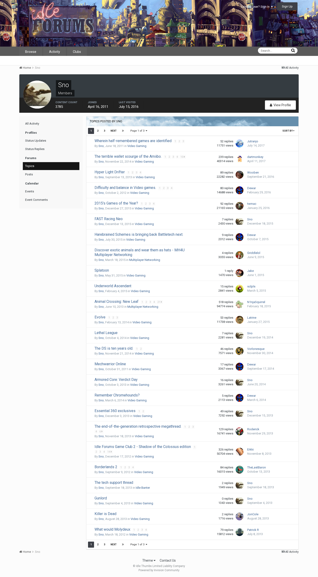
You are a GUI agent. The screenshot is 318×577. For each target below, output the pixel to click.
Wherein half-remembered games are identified (134, 141)
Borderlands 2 (106, 467)
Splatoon (102, 270)
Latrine (251, 317)
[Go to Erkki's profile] (240, 452)
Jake (250, 271)
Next (114, 131)
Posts (29, 174)
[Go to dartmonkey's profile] (240, 159)
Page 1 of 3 (138, 130)
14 (109, 451)
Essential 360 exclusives (115, 411)
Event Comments (36, 199)
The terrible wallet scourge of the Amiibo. (128, 156)
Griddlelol (253, 253)
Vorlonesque (255, 349)
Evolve (100, 317)
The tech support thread (114, 482)
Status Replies (34, 149)
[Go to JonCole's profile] (240, 516)
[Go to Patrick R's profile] (240, 532)
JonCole (252, 514)
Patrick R (253, 530)
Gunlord (101, 498)
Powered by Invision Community (159, 570)
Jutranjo (252, 141)
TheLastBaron (256, 467)
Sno (101, 146)
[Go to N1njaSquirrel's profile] (240, 304)
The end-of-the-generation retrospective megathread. (138, 426)
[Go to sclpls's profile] (240, 289)
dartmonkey (255, 157)
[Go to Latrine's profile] (240, 320)
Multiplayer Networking (144, 260)
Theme (148, 560)
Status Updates (35, 140)
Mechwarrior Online (110, 364)
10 (182, 156)
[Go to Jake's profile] (240, 273)
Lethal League (106, 333)
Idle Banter (143, 487)
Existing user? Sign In (256, 6)
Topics (29, 166)
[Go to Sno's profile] (240, 221)
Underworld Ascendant (113, 286)
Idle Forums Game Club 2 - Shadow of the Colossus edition (143, 446)
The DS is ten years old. (114, 348)
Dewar (251, 188)
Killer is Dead (105, 514)
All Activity (32, 123)
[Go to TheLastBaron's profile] (240, 470)
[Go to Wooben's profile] (240, 175)
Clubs (77, 52)
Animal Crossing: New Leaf (117, 301)
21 (159, 302)
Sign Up (287, 6)
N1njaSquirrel (256, 302)
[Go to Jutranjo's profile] (240, 143)
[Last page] (123, 131)
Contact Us (168, 560)
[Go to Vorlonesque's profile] (240, 351)
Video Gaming (136, 146)
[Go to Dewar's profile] (240, 190)
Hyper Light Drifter (110, 172)
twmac (251, 203)
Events (29, 191)
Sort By (287, 131)
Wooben (253, 172)
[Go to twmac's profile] (240, 206)
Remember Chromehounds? (117, 395)
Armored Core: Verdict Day (116, 379)
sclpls (251, 286)
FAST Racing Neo (109, 219)
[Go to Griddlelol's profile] (240, 255)
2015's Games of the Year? (117, 203)
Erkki (250, 449)
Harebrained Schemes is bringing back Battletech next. (139, 234)
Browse (30, 52)
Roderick (253, 429)
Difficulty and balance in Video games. (126, 187)
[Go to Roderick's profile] (240, 431)
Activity (54, 52)
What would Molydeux (113, 529)
